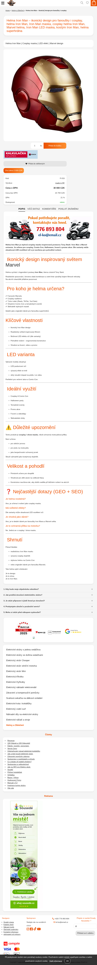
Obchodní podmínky (11, 929)
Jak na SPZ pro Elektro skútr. (19, 767)
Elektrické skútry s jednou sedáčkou (23, 649)
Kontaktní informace (11, 932)
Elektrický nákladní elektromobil (21, 687)
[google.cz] (73, 635)
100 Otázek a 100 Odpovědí (18, 743)
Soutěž (10, 770)
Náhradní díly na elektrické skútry (22, 714)
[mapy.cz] (48, 638)
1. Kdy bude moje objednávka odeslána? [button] (21, 589)
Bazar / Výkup (13, 777)
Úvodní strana (9, 922)
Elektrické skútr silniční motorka (21, 666)
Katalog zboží (9, 925)
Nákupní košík (9, 927)
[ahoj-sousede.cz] (24, 908)
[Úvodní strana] (43, 3)
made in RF (60, 183)
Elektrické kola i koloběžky (19, 703)
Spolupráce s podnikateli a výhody (21, 759)
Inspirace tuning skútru (16, 785)
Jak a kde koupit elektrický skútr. (20, 754)
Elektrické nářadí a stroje (18, 719)
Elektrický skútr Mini (16, 671)
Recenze (11, 741)
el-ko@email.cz (61, 922)
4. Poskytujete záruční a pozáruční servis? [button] (22, 606)
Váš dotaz (33, 209)
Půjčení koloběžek (14, 772)
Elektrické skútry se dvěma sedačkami (24, 655)
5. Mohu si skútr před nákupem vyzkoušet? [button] (22, 612)
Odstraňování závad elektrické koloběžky (23, 751)
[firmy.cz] (23, 635)
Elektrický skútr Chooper (18, 660)
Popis (21, 209)
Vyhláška (11, 775)
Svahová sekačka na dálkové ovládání (24, 698)
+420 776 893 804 (61, 919)
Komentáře (49, 209)
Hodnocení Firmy (14, 780)
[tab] (21, 209)
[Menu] (3, 3)
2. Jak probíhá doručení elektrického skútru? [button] (23, 595)
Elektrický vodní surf (16, 709)
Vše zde (10, 788)
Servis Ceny (12, 748)
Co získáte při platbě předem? (19, 762)
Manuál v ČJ (12, 783)
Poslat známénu (68, 209)
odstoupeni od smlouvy (12, 934)
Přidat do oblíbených (36, 164)
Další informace (56, 961)
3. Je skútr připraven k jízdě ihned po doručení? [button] (24, 601)
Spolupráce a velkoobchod (18, 764)
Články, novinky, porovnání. (18, 746)
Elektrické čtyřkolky (15, 682)
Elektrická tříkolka (14, 676)
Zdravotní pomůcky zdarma (18, 756)
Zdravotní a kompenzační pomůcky (22, 692)
